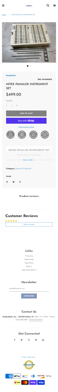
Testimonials (29, 259)
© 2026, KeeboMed (28, 357)
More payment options (26, 127)
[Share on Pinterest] (20, 181)
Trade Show (29, 262)
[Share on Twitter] (13, 181)
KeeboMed (10, 75)
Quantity (9, 101)
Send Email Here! (35, 319)
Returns (29, 266)
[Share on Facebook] (7, 181)
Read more (28, 160)
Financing (29, 255)
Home (4, 14)
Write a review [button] (29, 224)
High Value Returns (29, 269)
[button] (27, 66)
